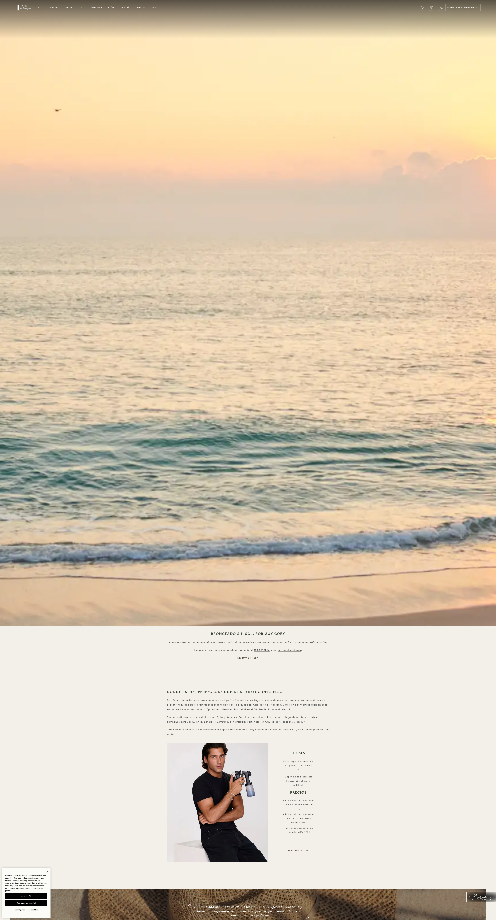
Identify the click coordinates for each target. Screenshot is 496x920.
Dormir (54, 7)
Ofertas (141, 7)
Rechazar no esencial (26, 903)
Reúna (111, 7)
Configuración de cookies (26, 910)
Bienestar (96, 7)
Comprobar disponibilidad (462, 7)
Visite (82, 7)
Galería (126, 7)
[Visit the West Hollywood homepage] (24, 7)
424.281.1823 (262, 650)
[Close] (47, 872)
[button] (38, 7)
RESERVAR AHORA (247, 658)
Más (154, 7)
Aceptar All (26, 896)
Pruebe (68, 7)
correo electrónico (289, 650)
